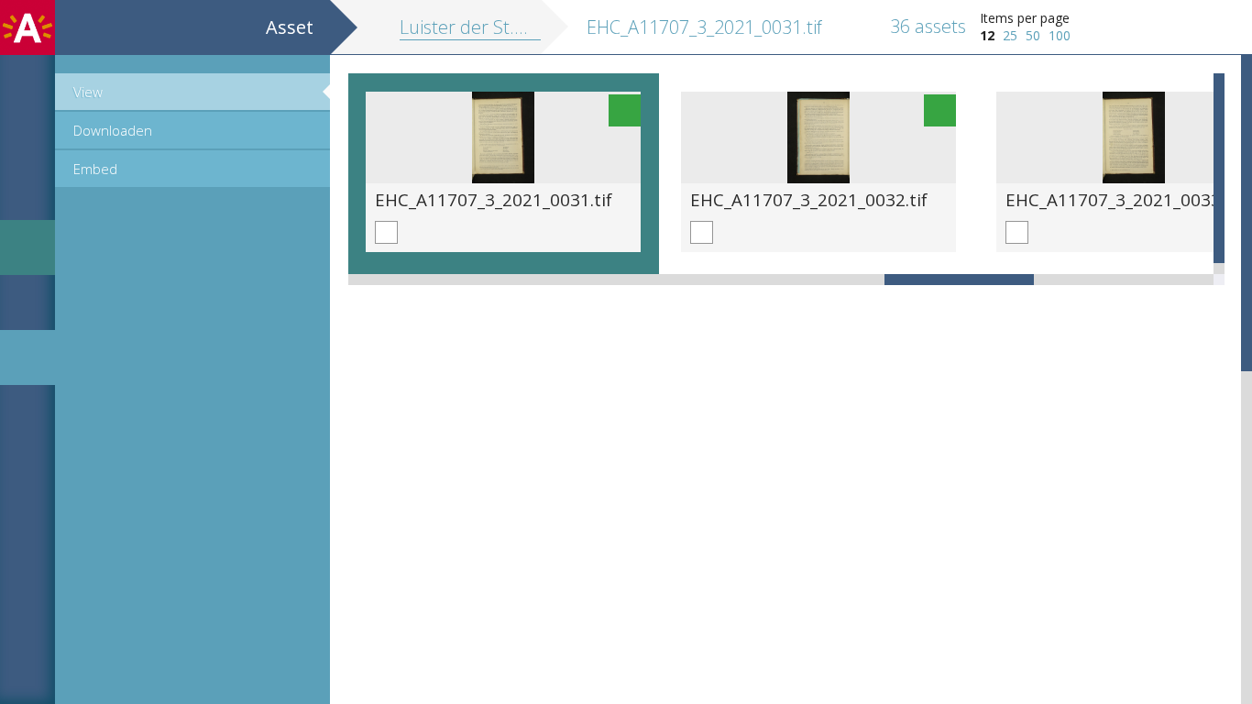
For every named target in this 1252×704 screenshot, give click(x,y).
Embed (95, 169)
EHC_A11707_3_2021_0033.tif (1124, 199)
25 (1010, 35)
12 (987, 35)
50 (1033, 35)
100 (1060, 35)
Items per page (1025, 18)
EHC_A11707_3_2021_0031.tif (493, 199)
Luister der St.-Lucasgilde (502, 27)
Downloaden (112, 130)
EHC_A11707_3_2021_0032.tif (809, 199)
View (88, 91)
